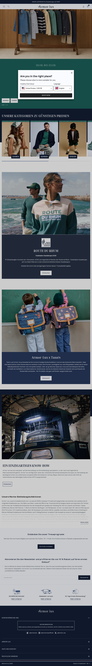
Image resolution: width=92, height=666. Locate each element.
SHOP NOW (46, 95)
